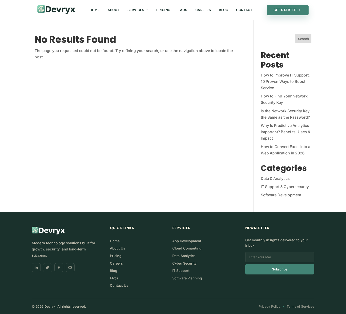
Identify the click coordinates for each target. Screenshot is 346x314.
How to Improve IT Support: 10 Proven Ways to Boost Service (285, 81)
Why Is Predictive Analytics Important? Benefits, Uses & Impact (285, 132)
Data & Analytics (275, 178)
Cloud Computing (186, 248)
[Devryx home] (56, 10)
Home (94, 10)
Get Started (285, 10)
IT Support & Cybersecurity (285, 186)
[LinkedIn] (36, 267)
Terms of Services (300, 306)
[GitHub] (70, 267)
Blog (223, 10)
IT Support (180, 271)
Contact (244, 10)
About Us (117, 248)
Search (303, 39)
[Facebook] (58, 267)
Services (136, 10)
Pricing (163, 10)
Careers (203, 10)
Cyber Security (184, 263)
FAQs (182, 10)
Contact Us (119, 285)
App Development (186, 241)
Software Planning (187, 278)
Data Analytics (184, 256)
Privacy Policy (269, 306)
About (114, 10)
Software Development (281, 195)
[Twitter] (47, 267)
